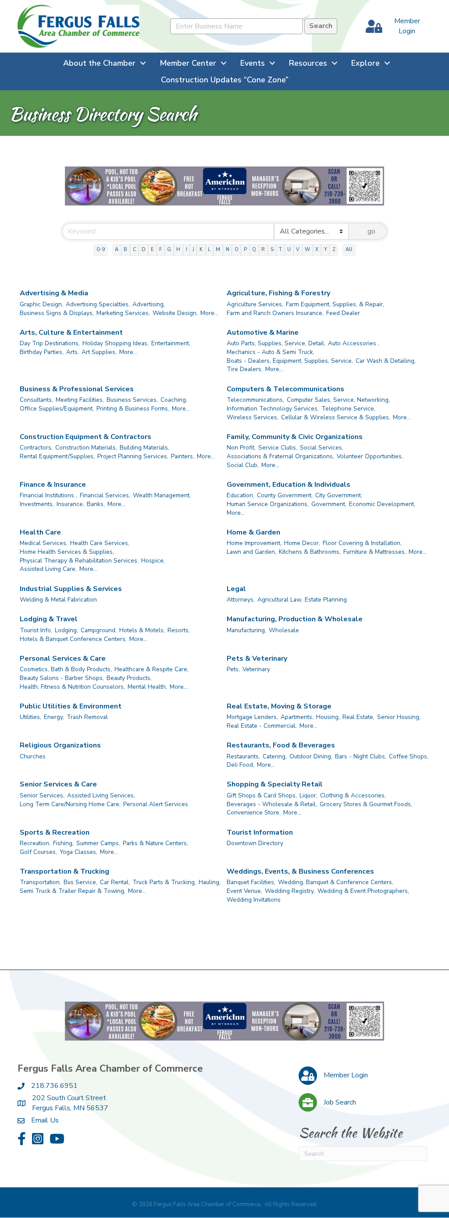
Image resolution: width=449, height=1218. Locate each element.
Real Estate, (358, 717)
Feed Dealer (343, 313)
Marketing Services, (123, 313)
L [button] (209, 249)
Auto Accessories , (353, 343)
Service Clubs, (277, 447)
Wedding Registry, (290, 891)
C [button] (134, 249)
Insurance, (70, 504)
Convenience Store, (254, 812)
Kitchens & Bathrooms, (310, 552)
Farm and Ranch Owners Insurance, (275, 313)
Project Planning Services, (132, 456)
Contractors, (36, 447)
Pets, (233, 669)
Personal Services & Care (63, 658)
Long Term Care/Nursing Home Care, (70, 804)
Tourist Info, (36, 630)
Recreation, (35, 843)
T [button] (280, 249)
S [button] (272, 249)
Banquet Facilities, (251, 882)
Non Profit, (241, 447)
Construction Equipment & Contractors (85, 437)
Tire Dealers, (245, 369)
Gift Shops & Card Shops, (262, 795)
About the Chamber (99, 63)
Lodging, (66, 630)
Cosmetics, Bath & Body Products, (66, 669)
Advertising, (148, 304)
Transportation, (40, 882)
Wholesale (284, 630)
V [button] (297, 249)
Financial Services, (105, 495)
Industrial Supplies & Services (71, 589)
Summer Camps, (98, 843)
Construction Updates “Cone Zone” (225, 79)
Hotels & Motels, (142, 630)
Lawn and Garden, (251, 552)
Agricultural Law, (279, 599)
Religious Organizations (60, 745)
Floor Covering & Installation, (362, 543)
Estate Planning (326, 599)
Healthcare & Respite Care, (151, 669)
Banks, (96, 504)
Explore (365, 63)
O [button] (237, 249)
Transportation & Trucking (64, 871)
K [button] (201, 249)
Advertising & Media (54, 293)
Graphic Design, (41, 304)
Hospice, (153, 560)
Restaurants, (243, 756)
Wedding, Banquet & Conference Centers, (335, 882)
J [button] (193, 249)
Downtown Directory (255, 843)
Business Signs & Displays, (57, 313)
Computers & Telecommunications (285, 389)
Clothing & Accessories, (353, 795)
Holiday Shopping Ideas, (115, 343)
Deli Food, (240, 765)
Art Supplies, (99, 352)
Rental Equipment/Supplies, (57, 456)
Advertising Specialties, (98, 304)
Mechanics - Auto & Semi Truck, (270, 352)
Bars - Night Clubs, (360, 756)
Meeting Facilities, (80, 400)
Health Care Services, (99, 543)
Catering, (275, 756)
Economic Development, (382, 504)
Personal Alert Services (155, 804)
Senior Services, (42, 795)
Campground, (99, 630)
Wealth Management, (162, 495)
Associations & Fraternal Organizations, (280, 456)
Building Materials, (144, 447)
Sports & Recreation (54, 832)
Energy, (54, 717)
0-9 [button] (100, 249)
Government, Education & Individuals (288, 484)
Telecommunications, (255, 400)
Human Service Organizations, (268, 504)
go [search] (371, 231)
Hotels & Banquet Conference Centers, (73, 639)
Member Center (188, 63)
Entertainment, (170, 343)
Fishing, (63, 843)
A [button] (116, 249)
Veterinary (256, 669)
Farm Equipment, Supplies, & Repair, (335, 304)
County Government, (285, 495)
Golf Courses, (38, 852)
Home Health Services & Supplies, (67, 552)
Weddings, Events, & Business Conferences (300, 871)
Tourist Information (260, 832)
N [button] (227, 249)
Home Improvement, (254, 543)
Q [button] (254, 249)
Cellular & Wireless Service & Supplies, (335, 417)
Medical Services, (44, 543)
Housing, (328, 717)
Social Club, (243, 465)
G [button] (169, 249)
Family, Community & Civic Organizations (295, 437)
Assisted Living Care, (48, 569)
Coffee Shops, (408, 756)
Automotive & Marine (263, 332)
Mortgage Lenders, (252, 717)
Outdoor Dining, (310, 756)
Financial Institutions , (48, 495)
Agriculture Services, (255, 304)
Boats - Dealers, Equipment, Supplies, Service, (290, 361)
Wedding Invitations (254, 900)
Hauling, (210, 882)
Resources (308, 63)
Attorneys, (241, 599)
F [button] (160, 249)
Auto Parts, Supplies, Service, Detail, (276, 343)
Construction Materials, (86, 447)
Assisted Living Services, (101, 795)
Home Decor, (302, 543)
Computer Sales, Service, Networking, (338, 400)
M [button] (218, 249)
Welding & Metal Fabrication (58, 599)
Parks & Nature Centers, (155, 843)
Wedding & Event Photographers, (363, 891)
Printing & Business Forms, (132, 408)
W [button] (307, 249)
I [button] (186, 249)
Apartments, (297, 717)
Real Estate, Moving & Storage (279, 706)
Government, (328, 504)
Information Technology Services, (273, 408)
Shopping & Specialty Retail (275, 784)
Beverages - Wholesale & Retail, (272, 804)
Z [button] (333, 249)
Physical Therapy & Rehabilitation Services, (79, 560)
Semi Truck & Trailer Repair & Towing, (72, 891)
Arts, (72, 352)
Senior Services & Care (58, 784)
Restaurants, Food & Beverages (281, 745)
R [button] (263, 249)
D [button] (144, 249)
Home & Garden (253, 532)
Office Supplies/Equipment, (57, 408)
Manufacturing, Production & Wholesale (295, 619)
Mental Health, (147, 687)
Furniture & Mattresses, (374, 552)
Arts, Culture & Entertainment (71, 332)
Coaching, (173, 400)
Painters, (182, 456)
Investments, (37, 504)
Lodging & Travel (49, 619)
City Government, (338, 495)
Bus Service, (80, 882)
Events (252, 63)
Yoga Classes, (78, 852)
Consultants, (36, 400)
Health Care (40, 532)
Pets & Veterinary (257, 658)
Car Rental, (115, 882)
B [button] (125, 249)
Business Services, (132, 400)
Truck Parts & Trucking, (164, 882)
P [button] (245, 249)
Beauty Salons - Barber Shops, (62, 678)
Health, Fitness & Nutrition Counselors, (72, 687)
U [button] (289, 249)
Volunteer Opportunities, (370, 456)
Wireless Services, (252, 417)
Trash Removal (87, 717)
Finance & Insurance (53, 484)
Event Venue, (244, 891)
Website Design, (175, 313)
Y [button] (325, 249)
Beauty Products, (129, 678)
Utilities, (30, 717)
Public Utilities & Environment (70, 706)
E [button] (152, 249)
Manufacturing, (246, 630)
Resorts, (178, 630)
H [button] (178, 249)
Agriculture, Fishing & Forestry (278, 293)
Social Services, (321, 447)
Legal (236, 589)
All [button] (349, 249)
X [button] (316, 249)
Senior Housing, (398, 717)
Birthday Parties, (42, 352)
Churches (33, 756)
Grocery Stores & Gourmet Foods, (366, 804)
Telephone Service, (348, 408)
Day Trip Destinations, (50, 343)
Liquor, (308, 795)
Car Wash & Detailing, (386, 361)
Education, (240, 495)
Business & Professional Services (77, 389)
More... (209, 313)
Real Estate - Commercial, (262, 726)
